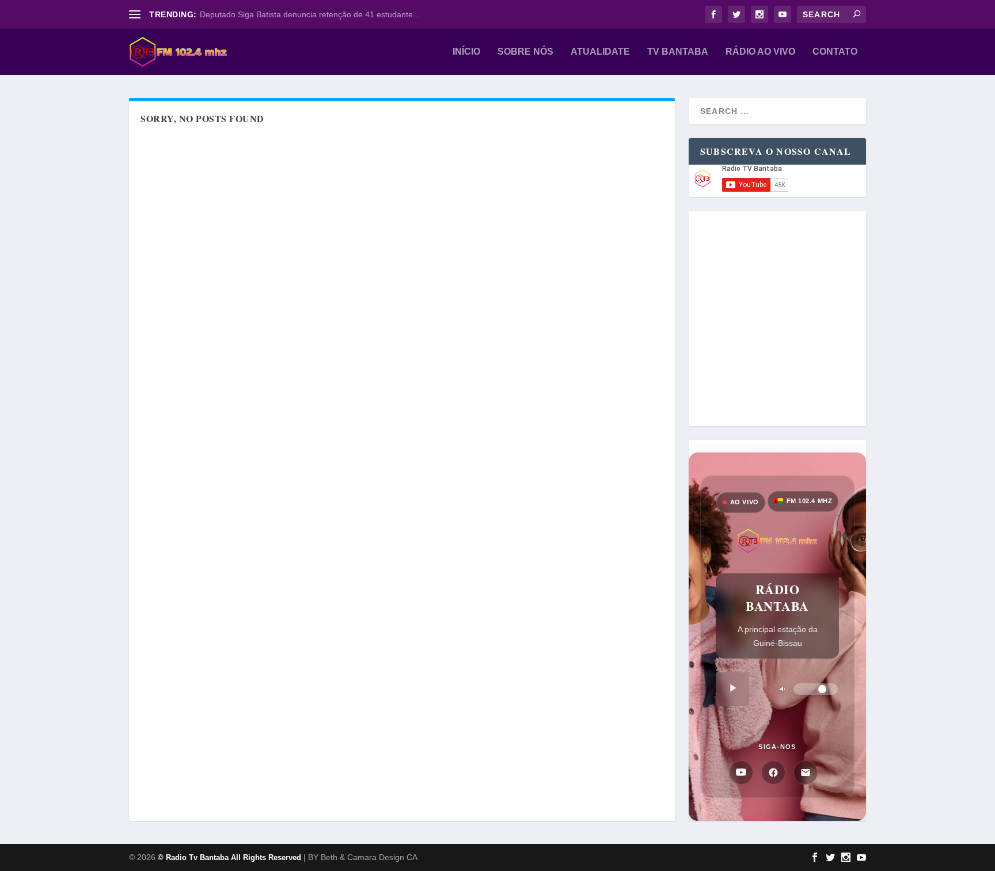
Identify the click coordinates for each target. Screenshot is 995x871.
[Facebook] (773, 772)
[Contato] (805, 772)
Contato (834, 51)
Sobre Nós (525, 51)
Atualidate (600, 51)
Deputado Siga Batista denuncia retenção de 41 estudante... (310, 14)
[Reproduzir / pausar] (732, 689)
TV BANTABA (677, 51)
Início (466, 51)
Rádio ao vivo (760, 51)
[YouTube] (741, 772)
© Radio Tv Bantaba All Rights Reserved (229, 857)
